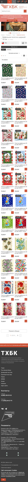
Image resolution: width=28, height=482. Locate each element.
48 (3, 55)
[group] (10, 43)
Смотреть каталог (13, 53)
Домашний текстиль (6, 372)
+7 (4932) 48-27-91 (6, 400)
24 (1, 55)
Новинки (3, 383)
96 (5, 55)
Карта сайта (4, 385)
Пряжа (3, 377)
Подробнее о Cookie (10, 476)
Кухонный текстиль (6, 374)
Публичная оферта (6, 467)
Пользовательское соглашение (9, 465)
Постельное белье (6, 370)
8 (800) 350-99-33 (6, 395)
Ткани (2, 368)
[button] (8, 33)
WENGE (3, 379)
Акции (2, 381)
